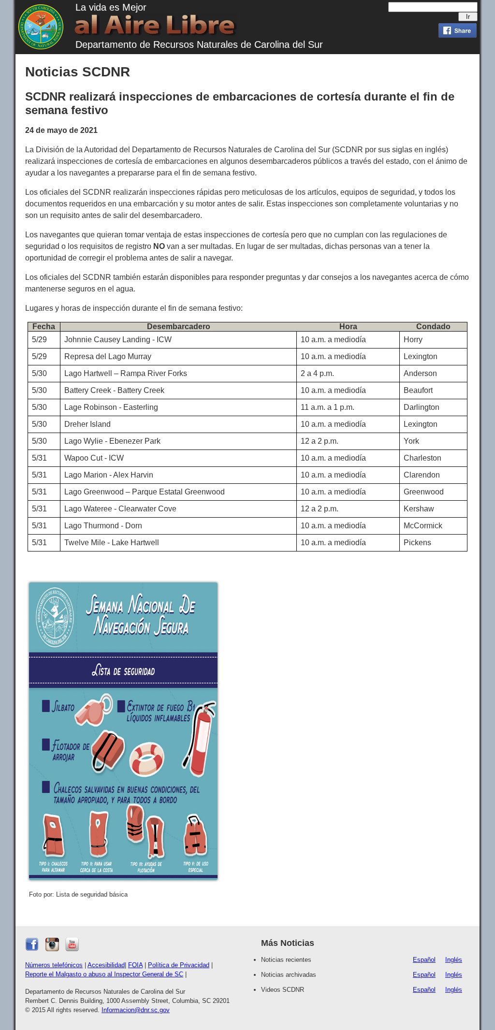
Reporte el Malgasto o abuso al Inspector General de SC (104, 974)
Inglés (453, 959)
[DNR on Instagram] (52, 949)
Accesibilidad (106, 965)
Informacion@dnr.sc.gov (136, 1010)
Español (424, 959)
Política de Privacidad (178, 965)
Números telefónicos (54, 965)
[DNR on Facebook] (32, 949)
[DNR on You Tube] (72, 949)
